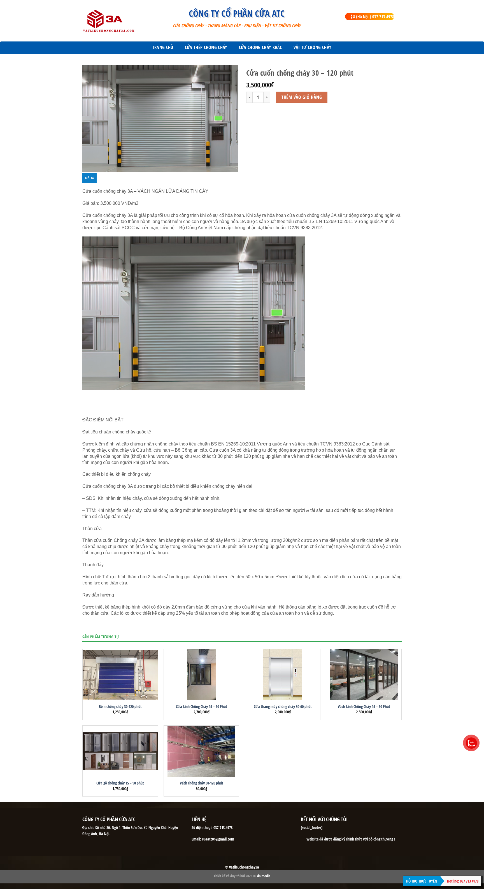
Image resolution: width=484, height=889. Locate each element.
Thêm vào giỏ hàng (301, 97)
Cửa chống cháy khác (260, 47)
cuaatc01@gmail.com (218, 839)
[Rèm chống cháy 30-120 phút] (120, 674)
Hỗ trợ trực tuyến (421, 881)
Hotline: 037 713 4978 (462, 881)
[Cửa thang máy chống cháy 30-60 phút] (282, 674)
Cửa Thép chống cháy (206, 47)
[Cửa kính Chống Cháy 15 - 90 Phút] (201, 674)
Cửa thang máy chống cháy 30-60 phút (283, 706)
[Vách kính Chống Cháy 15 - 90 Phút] (363, 674)
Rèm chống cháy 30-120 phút (120, 706)
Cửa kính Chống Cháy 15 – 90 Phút (201, 706)
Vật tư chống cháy (312, 47)
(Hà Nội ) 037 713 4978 (374, 16)
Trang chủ (162, 47)
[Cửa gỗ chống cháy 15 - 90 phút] (120, 751)
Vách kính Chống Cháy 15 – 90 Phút (364, 706)
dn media (263, 876)
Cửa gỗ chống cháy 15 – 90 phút (120, 783)
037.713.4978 (222, 827)
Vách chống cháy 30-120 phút (201, 783)
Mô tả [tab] (89, 178)
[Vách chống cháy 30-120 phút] (201, 751)
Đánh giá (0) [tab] (108, 177)
